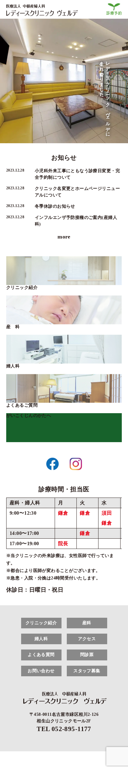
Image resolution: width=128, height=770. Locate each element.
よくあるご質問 (22, 405)
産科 (86, 623)
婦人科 (13, 366)
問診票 (87, 654)
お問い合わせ (41, 670)
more (64, 237)
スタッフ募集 (86, 670)
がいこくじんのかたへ (28, 415)
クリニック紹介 (22, 287)
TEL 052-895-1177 (64, 729)
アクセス (87, 638)
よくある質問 (41, 654)
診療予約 (114, 13)
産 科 (13, 326)
